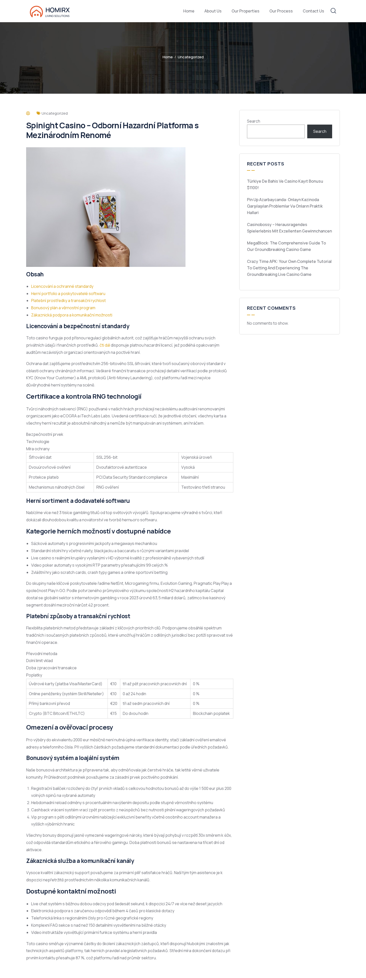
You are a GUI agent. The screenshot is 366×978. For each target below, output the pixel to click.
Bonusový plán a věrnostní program (63, 307)
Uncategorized (191, 57)
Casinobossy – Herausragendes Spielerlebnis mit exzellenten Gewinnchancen (289, 228)
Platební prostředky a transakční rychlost (68, 300)
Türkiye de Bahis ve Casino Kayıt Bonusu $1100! (285, 184)
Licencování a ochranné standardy (62, 286)
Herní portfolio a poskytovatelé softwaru (68, 293)
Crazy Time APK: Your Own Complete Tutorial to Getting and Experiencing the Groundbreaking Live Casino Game (289, 268)
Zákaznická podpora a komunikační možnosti (71, 315)
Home (168, 57)
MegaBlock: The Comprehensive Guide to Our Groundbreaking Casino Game (286, 246)
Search (253, 121)
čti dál (105, 345)
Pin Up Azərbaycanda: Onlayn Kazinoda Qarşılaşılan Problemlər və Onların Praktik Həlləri (285, 206)
